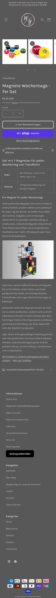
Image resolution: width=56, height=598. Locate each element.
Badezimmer (12, 528)
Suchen (9, 491)
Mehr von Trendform (22, 360)
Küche (9, 521)
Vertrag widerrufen (20, 453)
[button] (6, 20)
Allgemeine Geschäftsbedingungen (23, 406)
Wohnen (10, 535)
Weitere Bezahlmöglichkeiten (28, 140)
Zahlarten (11, 426)
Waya (23, 596)
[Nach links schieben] (21, 69)
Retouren (10, 439)
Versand (15, 103)
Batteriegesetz (13, 446)
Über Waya (11, 477)
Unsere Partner (13, 504)
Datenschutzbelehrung (17, 419)
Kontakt (10, 498)
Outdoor (10, 542)
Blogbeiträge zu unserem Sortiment (23, 484)
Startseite (10, 470)
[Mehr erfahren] (53, 150)
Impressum (11, 399)
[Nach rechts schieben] (34, 69)
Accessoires (11, 549)
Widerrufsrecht (13, 412)
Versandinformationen (17, 433)
